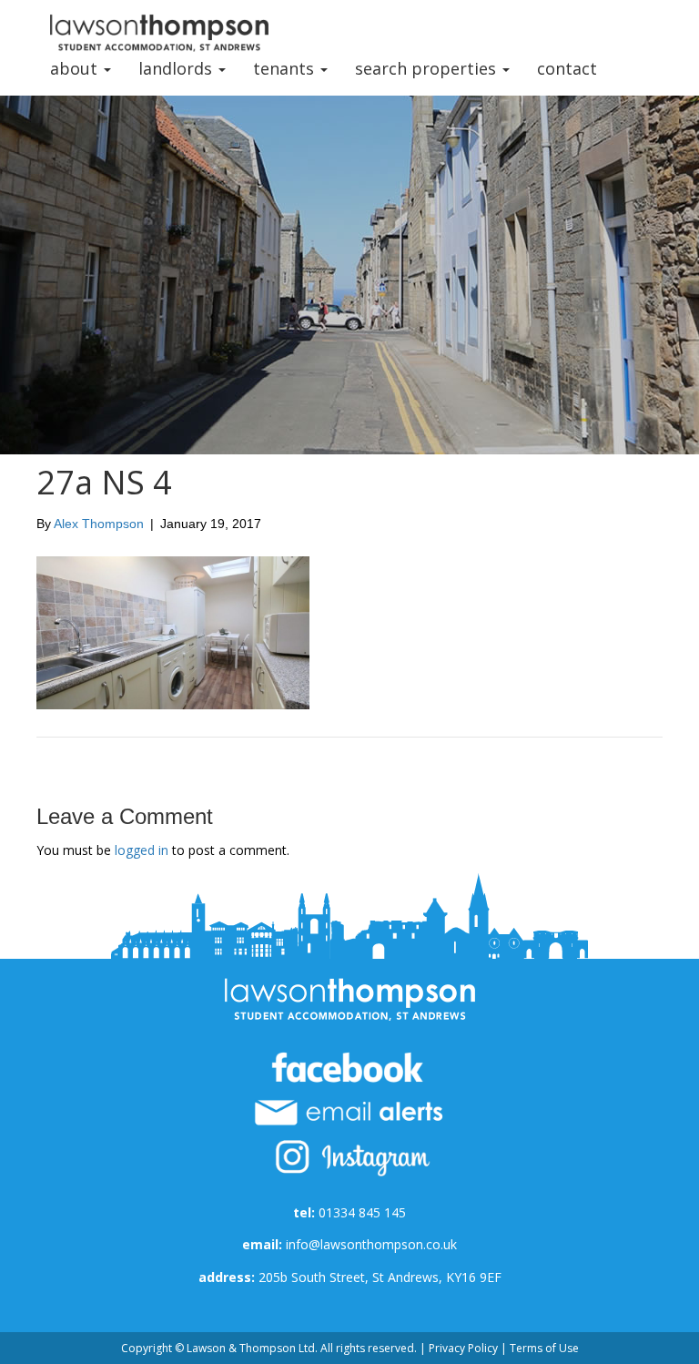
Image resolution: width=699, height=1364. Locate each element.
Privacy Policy (463, 1348)
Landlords (177, 68)
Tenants (286, 68)
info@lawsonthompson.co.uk (371, 1244)
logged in (141, 850)
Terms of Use (544, 1348)
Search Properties (428, 68)
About (76, 68)
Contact (567, 68)
